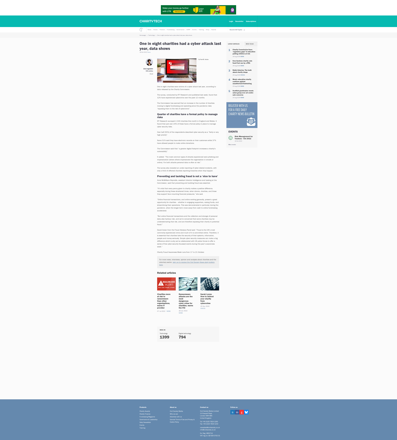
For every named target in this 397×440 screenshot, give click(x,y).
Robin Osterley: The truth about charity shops (242, 71)
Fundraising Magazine (147, 417)
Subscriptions (251, 21)
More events (232, 144)
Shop (207, 30)
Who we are (174, 414)
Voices (155, 30)
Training (201, 30)
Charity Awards (145, 411)
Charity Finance (145, 414)
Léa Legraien (148, 69)
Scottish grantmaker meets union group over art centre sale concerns (243, 92)
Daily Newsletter (145, 422)
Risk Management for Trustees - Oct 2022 (244, 137)
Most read (250, 44)
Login (231, 21)
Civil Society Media (176, 411)
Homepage (143, 35)
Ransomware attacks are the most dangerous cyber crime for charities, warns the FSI (186, 301)
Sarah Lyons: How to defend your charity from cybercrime (207, 298)
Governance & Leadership (148, 419)
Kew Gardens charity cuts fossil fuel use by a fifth (242, 62)
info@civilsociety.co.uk (208, 430)
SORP (188, 30)
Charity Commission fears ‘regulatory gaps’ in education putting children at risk (244, 51)
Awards (213, 30)
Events (194, 30)
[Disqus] (185, 370)
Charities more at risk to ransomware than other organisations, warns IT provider (163, 301)
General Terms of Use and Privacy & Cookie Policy (182, 420)
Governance (180, 30)
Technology (151, 35)
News (149, 30)
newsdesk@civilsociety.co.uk (210, 427)
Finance (162, 30)
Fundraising (170, 30)
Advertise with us (176, 417)
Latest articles (233, 44)
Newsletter (239, 21)
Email (151, 74)
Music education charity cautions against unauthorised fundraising (242, 81)
